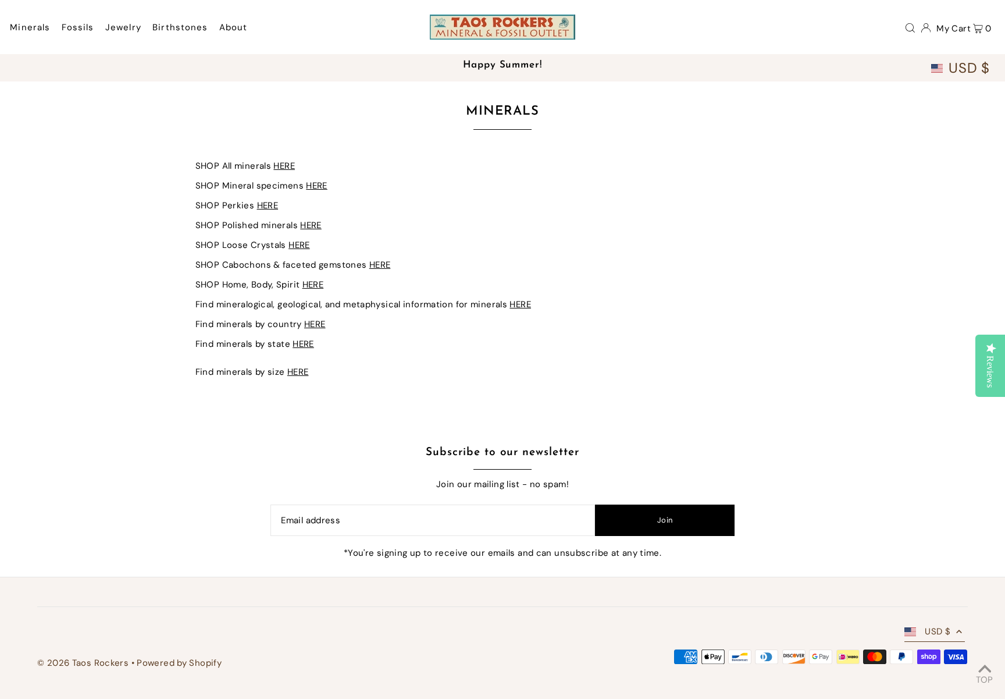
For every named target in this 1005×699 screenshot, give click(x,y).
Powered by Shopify (179, 663)
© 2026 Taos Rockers (83, 663)
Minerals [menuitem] (30, 27)
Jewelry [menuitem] (123, 27)
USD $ (969, 68)
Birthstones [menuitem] (180, 27)
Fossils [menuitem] (78, 27)
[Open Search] (910, 27)
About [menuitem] (233, 27)
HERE (284, 166)
